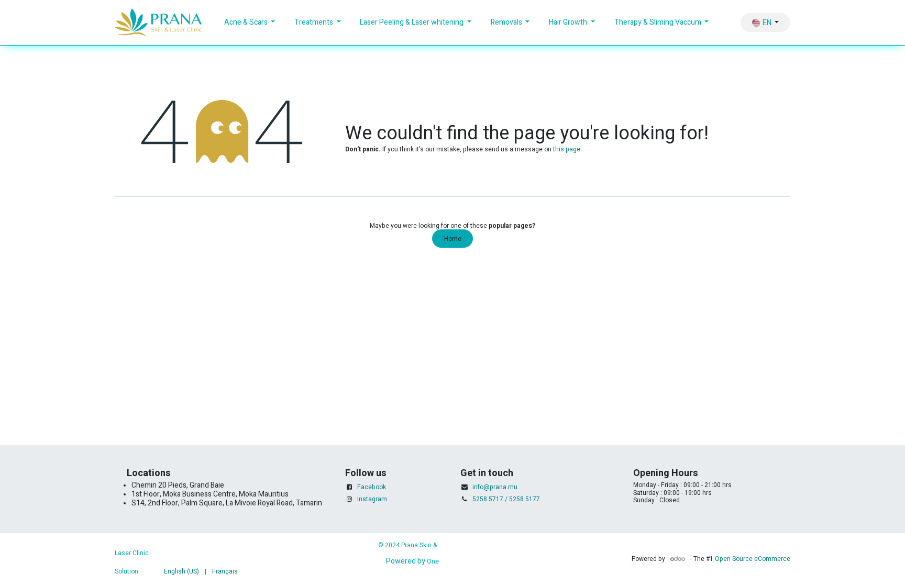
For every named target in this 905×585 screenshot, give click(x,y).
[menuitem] (249, 22)
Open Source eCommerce (752, 559)
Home (452, 239)
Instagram (372, 499)
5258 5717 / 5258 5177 (506, 499)
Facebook (371, 487)
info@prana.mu (494, 487)
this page (566, 149)
